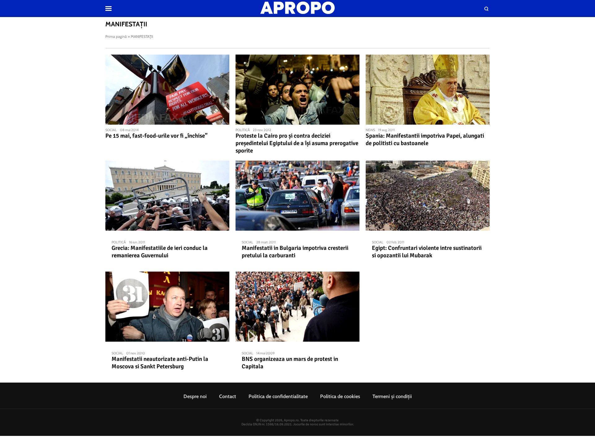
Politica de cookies (340, 396)
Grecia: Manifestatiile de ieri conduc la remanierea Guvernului (160, 251)
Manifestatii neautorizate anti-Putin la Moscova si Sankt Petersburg (160, 362)
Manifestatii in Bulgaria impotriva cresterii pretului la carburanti (295, 251)
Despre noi (195, 396)
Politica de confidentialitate (278, 396)
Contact (227, 396)
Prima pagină (116, 36)
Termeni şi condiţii (392, 396)
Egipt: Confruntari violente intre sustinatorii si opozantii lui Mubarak (427, 251)
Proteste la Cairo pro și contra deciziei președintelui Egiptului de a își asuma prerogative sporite (297, 143)
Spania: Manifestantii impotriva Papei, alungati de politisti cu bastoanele (425, 139)
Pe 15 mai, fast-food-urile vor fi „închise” (156, 136)
